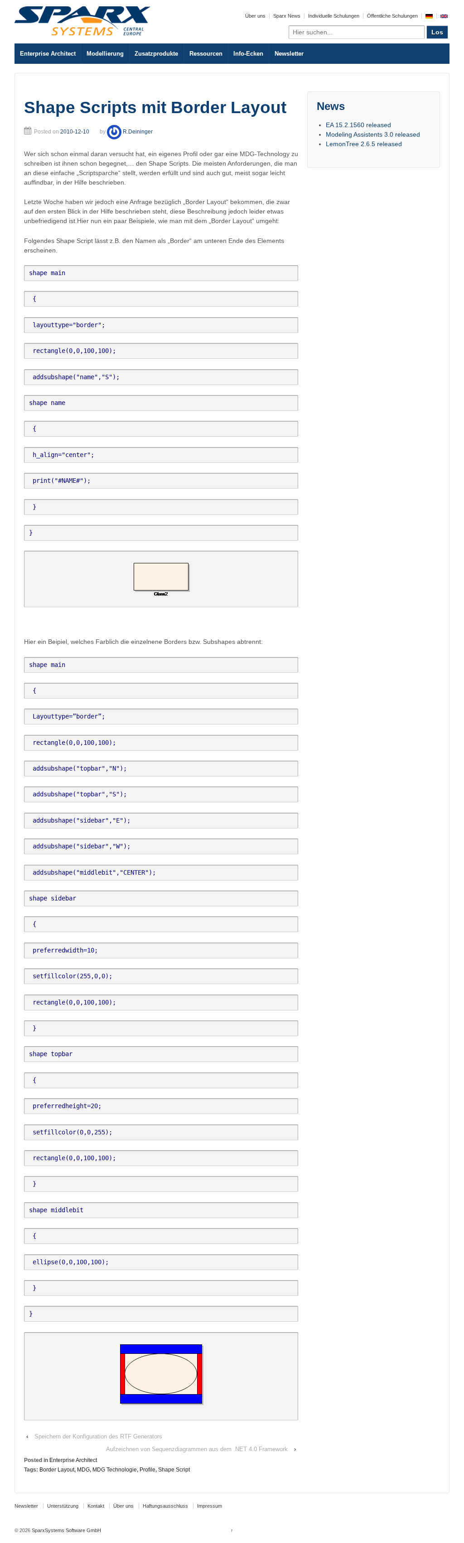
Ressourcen (205, 53)
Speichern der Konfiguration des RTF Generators (98, 1436)
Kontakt (95, 1506)
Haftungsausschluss (165, 1506)
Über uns (255, 16)
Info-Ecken (248, 53)
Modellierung (105, 53)
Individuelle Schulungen (333, 16)
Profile (147, 1470)
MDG (83, 1470)
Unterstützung (62, 1506)
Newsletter (289, 53)
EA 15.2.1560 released (358, 125)
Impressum (209, 1506)
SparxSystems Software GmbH (65, 1530)
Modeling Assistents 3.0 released (373, 134)
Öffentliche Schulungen (392, 16)
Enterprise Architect (48, 53)
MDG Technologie (114, 1470)
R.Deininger (138, 132)
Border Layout (56, 1470)
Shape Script (174, 1470)
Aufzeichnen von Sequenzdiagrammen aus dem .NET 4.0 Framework (197, 1449)
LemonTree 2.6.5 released (364, 144)
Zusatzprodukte (156, 53)
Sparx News (286, 16)
